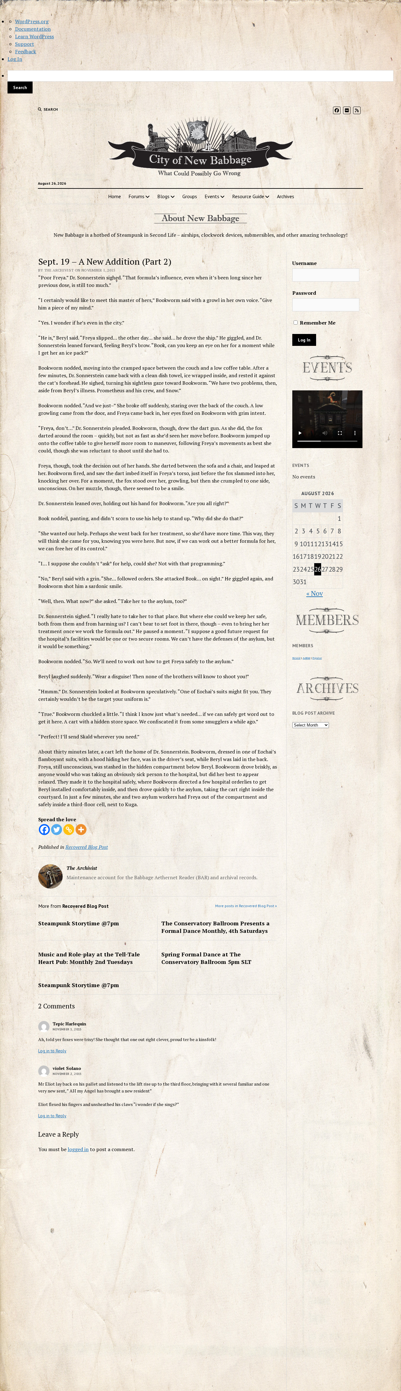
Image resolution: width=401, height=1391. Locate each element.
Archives (285, 196)
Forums (136, 196)
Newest (296, 657)
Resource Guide (248, 196)
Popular (317, 657)
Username (304, 263)
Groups (189, 196)
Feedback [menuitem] (25, 51)
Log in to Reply (52, 1051)
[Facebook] (44, 829)
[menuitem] (200, 81)
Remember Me (317, 322)
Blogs (163, 196)
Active (306, 657)
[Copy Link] (68, 829)
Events (212, 196)
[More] (81, 829)
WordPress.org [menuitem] (32, 21)
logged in (78, 1149)
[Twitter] (56, 829)
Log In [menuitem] (15, 59)
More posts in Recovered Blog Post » (246, 905)
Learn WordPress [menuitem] (34, 36)
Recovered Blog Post (86, 847)
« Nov (314, 593)
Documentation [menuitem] (33, 28)
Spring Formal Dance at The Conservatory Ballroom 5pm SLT (206, 957)
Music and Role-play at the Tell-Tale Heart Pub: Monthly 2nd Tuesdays (89, 957)
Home (114, 196)
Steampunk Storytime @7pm (78, 923)
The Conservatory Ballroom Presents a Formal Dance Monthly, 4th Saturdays (215, 926)
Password (304, 292)
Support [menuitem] (24, 43)
